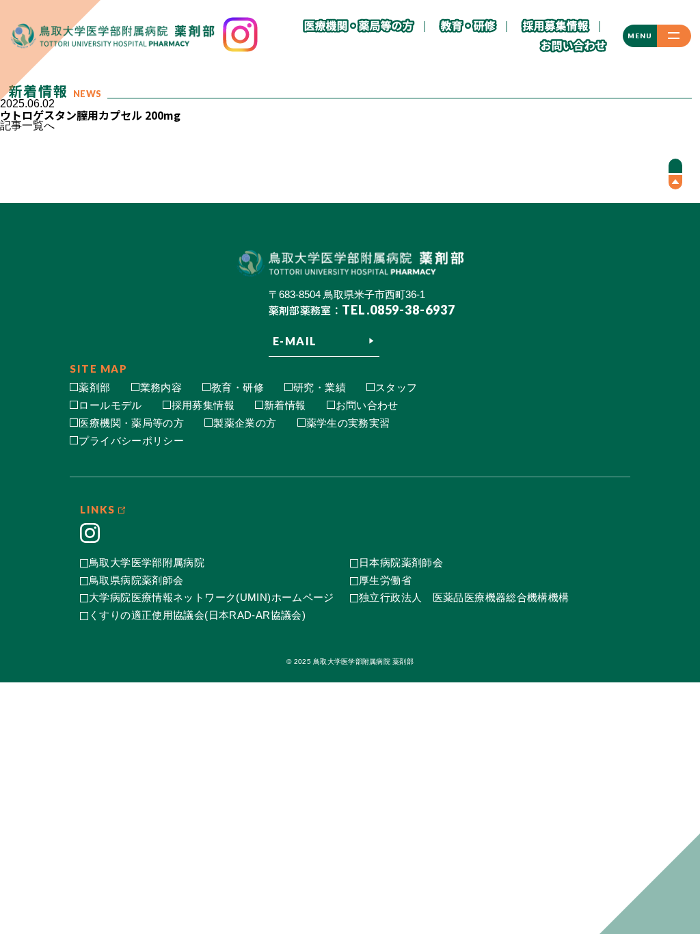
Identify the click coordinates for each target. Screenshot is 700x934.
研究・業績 (319, 387)
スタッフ (396, 387)
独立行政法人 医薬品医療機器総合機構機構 (464, 597)
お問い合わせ (367, 405)
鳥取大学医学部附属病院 (146, 562)
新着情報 (285, 405)
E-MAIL (295, 340)
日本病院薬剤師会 (401, 562)
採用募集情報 (203, 405)
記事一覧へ (27, 125)
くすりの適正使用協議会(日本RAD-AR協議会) (197, 615)
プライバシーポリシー (131, 441)
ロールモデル (110, 405)
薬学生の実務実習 (348, 423)
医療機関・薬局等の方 (131, 423)
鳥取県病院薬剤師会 (136, 580)
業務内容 (161, 387)
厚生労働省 (385, 580)
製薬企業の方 (244, 423)
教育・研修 (237, 387)
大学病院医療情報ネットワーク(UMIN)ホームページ (211, 597)
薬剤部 (94, 387)
